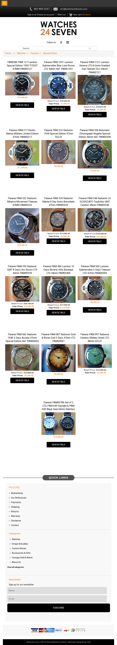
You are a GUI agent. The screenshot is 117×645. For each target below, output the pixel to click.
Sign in (30, 14)
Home (8, 53)
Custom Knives (19, 548)
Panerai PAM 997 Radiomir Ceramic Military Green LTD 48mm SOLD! (94, 338)
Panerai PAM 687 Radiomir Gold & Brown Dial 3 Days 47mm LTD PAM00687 (58, 338)
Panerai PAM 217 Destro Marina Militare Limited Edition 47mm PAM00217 (22, 134)
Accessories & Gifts (21, 553)
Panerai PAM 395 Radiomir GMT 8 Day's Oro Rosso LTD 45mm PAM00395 (22, 270)
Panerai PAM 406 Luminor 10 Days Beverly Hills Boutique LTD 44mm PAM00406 (58, 270)
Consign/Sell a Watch (22, 557)
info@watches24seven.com (73, 9)
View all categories (15, 567)
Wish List (61, 14)
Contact (15, 525)
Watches (21, 53)
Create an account (45, 14)
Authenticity (17, 493)
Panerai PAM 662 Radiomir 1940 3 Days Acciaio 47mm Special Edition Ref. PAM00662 (22, 338)
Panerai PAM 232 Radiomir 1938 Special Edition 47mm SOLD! (58, 134)
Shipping (15, 507)
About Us (16, 562)
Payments (16, 502)
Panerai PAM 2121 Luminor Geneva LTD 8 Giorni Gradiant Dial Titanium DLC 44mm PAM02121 (94, 67)
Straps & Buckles (20, 544)
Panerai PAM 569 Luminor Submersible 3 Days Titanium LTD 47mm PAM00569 (94, 270)
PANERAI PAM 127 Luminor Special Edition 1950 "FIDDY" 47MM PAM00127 (22, 65)
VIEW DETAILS (22, 105)
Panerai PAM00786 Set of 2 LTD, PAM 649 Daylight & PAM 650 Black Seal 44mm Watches (58, 406)
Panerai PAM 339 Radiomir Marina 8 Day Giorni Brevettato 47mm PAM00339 (58, 202)
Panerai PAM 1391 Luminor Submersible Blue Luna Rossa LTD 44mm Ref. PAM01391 (58, 65)
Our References (18, 498)
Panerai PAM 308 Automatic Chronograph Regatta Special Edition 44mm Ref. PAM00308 (95, 134)
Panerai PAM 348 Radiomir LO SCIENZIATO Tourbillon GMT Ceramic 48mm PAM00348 (95, 202)
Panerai (34, 53)
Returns (15, 511)
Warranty (15, 516)
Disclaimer (16, 520)
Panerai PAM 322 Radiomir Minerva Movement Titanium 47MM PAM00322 (22, 202)
